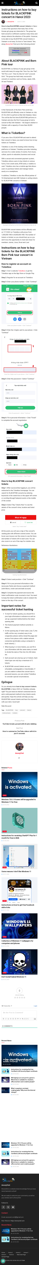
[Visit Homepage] (19, 3)
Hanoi (29, 710)
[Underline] (8, 1019)
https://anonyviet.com (17, 1221)
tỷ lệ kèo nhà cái (9, 1260)
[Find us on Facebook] (3, 1207)
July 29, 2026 (15, 1084)
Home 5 (4, 1254)
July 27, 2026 (5, 874)
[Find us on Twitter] (8, 1207)
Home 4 (26, 1252)
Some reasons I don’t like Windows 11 (16, 871)
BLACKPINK (9, 710)
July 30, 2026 (5, 804)
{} (25, 1018)
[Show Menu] (2, 3)
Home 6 (11, 1254)
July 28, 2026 (5, 840)
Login (35, 1006)
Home (3, 1252)
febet (23, 1260)
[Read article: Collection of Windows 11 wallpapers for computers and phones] (20, 926)
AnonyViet (11, 21)
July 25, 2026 (5, 979)
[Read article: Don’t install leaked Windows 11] (20, 962)
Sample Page (5, 1256)
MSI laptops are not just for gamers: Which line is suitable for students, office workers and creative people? (23, 1079)
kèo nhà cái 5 (18, 1260)
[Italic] (6, 1019)
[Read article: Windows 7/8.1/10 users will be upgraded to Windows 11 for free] (20, 784)
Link (25, 52)
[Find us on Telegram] (13, 1207)
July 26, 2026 (5, 946)
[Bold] (3, 1019)
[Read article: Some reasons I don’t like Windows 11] (20, 856)
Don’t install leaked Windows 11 (14, 977)
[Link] (22, 1019)
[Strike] (10, 1019)
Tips (4, 795)
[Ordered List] (13, 1019)
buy (17, 710)
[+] (27, 1018)
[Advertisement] (19, 1120)
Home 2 (10, 1252)
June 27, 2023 (21, 21)
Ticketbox (21, 271)
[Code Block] (20, 1019)
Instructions (6, 713)
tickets (15, 713)
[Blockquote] (18, 1019)
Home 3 (18, 1252)
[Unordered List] (15, 1019)
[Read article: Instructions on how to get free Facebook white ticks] (20, 890)
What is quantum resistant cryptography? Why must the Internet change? (23, 1090)
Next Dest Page (21, 1254)
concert (22, 710)
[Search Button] (37, 3)
